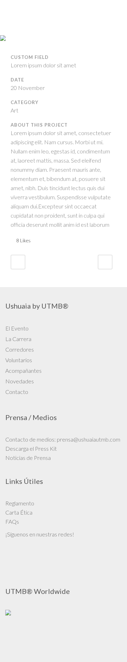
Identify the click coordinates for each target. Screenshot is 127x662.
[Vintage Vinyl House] (11, 48)
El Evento (17, 328)
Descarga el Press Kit (31, 448)
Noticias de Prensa (28, 457)
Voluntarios (18, 360)
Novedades (19, 381)
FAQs (12, 521)
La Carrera (18, 338)
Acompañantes (23, 370)
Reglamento (19, 503)
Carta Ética (18, 512)
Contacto (16, 391)
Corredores (19, 349)
